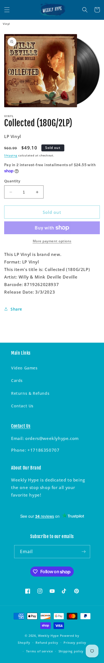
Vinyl (6, 24)
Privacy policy (75, 642)
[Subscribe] (84, 551)
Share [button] (16, 309)
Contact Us (22, 405)
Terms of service (39, 651)
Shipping (10, 155)
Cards (17, 380)
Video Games (24, 368)
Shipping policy (71, 651)
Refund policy (46, 642)
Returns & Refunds (30, 393)
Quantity (12, 180)
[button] (7, 10)
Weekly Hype (48, 635)
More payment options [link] (52, 241)
